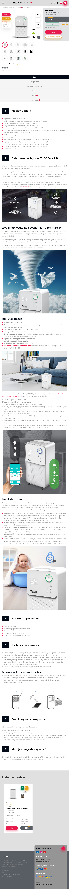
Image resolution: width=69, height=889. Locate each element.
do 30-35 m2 (25, 187)
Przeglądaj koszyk (58, 2)
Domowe (19, 7)
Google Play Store (13, 396)
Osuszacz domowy (50, 14)
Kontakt (3, 67)
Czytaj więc (4, 17)
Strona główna (5, 7)
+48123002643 (43, 848)
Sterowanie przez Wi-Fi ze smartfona (17, 346)
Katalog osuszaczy (12, 7)
